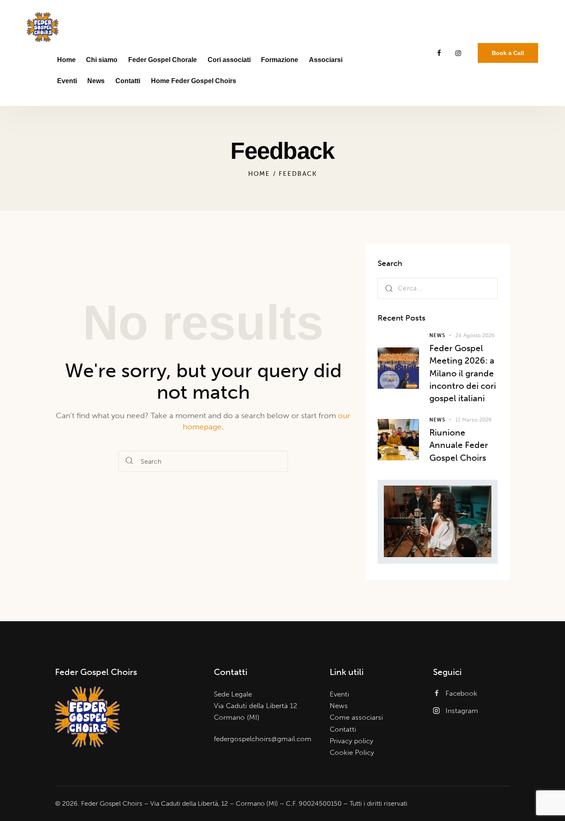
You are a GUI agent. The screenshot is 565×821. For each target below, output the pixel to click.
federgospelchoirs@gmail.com (262, 739)
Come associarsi (356, 717)
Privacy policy (351, 741)
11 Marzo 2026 (473, 419)
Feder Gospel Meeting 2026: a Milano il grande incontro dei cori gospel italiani (462, 372)
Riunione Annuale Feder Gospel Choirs (458, 444)
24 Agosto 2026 (475, 335)
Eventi (339, 694)
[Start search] (129, 461)
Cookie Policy (352, 752)
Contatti (343, 729)
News (437, 335)
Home (259, 173)
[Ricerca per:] (438, 287)
